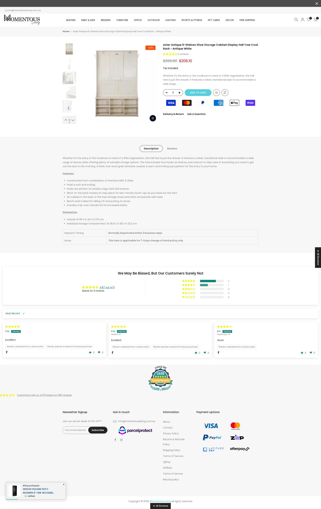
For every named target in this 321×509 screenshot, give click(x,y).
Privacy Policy (171, 433)
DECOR (230, 20)
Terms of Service (173, 473)
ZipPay (167, 462)
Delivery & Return (173, 114)
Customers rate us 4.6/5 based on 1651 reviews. (44, 395)
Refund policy (171, 479)
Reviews (172, 148)
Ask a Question (196, 114)
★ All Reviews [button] (318, 257)
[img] (12, 326)
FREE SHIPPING (247, 20)
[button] (170, 54)
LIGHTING (171, 20)
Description (151, 148)
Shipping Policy (171, 450)
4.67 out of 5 (107, 287)
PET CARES (214, 20)
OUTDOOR (154, 20)
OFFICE (138, 20)
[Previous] (83, 83)
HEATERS (71, 20)
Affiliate (167, 467)
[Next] (152, 83)
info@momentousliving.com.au (24, 10)
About (166, 421)
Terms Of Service (173, 456)
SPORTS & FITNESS (192, 20)
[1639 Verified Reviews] (160, 391)
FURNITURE (122, 20)
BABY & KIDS (88, 20)
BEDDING (106, 20)
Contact (168, 427)
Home (66, 31)
